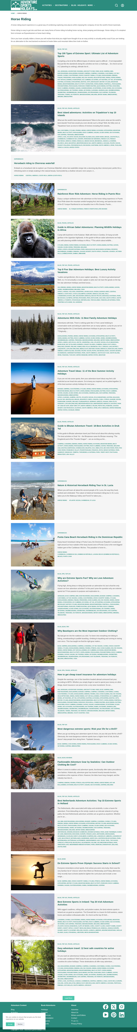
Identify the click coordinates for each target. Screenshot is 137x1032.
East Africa (112, 344)
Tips (63, 574)
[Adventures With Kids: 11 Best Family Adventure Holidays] (32, 334)
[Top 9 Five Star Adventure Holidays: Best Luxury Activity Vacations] (32, 283)
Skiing (81, 90)
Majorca (61, 143)
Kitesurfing (75, 82)
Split (99, 408)
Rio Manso (100, 350)
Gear (64, 626)
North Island (69, 350)
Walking (94, 94)
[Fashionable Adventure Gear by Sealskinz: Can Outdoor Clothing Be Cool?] (32, 771)
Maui (66, 143)
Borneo (80, 344)
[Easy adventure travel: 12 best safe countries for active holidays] (32, 965)
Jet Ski (110, 79)
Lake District (113, 346)
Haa (93, 448)
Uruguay (88, 985)
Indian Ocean (89, 141)
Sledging (94, 90)
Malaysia (72, 983)
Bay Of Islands (71, 344)
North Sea (94, 838)
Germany (93, 401)
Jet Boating (103, 79)
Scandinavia (62, 353)
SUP (100, 92)
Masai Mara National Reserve (107, 249)
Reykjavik (94, 298)
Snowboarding (114, 90)
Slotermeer (80, 840)
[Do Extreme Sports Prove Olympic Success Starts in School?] (32, 872)
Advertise (74, 1009)
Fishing (78, 130)
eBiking (114, 75)
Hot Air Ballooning (65, 79)
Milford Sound (94, 348)
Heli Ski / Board (87, 77)
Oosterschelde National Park (109, 838)
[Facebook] (105, 1006)
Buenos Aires (104, 291)
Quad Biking (101, 86)
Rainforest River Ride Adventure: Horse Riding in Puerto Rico (89, 194)
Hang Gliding (76, 77)
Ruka (107, 350)
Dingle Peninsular (93, 928)
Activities (47, 5)
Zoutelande (62, 846)
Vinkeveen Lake (63, 844)
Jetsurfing (118, 79)
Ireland (80, 930)
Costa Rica (43, 175)
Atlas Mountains (112, 342)
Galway (60, 930)
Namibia (70, 251)
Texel (108, 840)
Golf (98, 648)
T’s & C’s (74, 1021)
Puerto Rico (93, 209)
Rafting (109, 86)
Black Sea (61, 399)
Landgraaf (101, 836)
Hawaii (74, 141)
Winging (60, 96)
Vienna (77, 410)
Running (72, 88)
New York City (75, 405)
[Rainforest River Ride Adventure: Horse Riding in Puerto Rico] (32, 199)
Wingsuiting (68, 96)
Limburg (109, 836)
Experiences (18, 159)
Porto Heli (102, 405)
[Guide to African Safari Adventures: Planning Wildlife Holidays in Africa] (32, 238)
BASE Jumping (105, 71)
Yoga (83, 289)
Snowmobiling (71, 92)
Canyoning (109, 73)
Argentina (80, 291)
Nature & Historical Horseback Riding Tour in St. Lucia (85, 485)
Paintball (107, 84)
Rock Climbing (63, 88)
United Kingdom (81, 355)
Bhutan (64, 448)
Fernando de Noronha (92, 139)
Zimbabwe (82, 253)
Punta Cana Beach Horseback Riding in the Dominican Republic (90, 537)
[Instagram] (121, 1006)
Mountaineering (68, 84)
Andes (65, 342)
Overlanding (98, 84)
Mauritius (72, 143)
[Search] (116, 5)
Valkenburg (85, 842)
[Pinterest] (113, 1014)
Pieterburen (62, 840)
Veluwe (94, 842)
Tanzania (105, 251)
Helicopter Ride (99, 77)
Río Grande (103, 209)
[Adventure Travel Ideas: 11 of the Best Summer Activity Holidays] (32, 388)
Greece (68, 141)
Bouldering (73, 73)
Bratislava (70, 399)
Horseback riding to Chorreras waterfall (34, 163)
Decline (20, 1024)
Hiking (108, 77)
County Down (110, 926)
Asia (64, 137)
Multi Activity (80, 84)
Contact (74, 1018)
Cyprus (106, 399)
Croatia (96, 399)
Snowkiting (62, 92)
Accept (10, 1024)
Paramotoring (63, 86)
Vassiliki (71, 410)
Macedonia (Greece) (83, 296)
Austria (109, 397)
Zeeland (115, 844)
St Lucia (93, 500)
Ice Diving (95, 79)
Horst (75, 836)
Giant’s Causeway (69, 930)
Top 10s (64, 49)
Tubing (67, 94)
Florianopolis (84, 401)
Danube (112, 399)
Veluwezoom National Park (107, 842)
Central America (32, 175)
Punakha (95, 450)
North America (97, 143)
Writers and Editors (78, 1015)
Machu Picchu (96, 296)
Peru (88, 298)
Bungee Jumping (84, 73)
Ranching (116, 86)
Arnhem (69, 832)
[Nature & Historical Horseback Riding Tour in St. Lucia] (32, 491)
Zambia (75, 253)
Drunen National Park (96, 832)
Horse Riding (115, 77)
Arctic (79, 342)
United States (74, 147)
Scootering (97, 88)
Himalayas (99, 448)
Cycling (98, 75)
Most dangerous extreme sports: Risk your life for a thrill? (87, 729)
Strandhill (72, 932)
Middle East (84, 348)
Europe (80, 139)
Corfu (90, 399)
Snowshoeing (82, 92)
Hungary (61, 403)
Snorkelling (103, 90)
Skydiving (87, 90)
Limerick (98, 930)
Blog (73, 5)
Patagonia (82, 298)
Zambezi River (67, 253)
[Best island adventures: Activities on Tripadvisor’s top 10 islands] (32, 128)
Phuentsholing (85, 450)
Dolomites (82, 293)
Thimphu (76, 452)
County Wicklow (80, 928)
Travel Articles (74, 108)
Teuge (103, 840)
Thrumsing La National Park (89, 452)
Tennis (67, 711)
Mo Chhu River (109, 448)
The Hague (114, 840)
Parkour (81, 86)
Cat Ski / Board (71, 598)
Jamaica (106, 141)
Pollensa (66, 145)
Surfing (105, 92)
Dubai (105, 344)
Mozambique (62, 251)
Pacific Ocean (115, 143)
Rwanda (76, 251)
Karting (60, 82)
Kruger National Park (76, 249)
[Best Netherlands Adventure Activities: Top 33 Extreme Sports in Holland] (32, 821)
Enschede (76, 834)
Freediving (67, 77)
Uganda (112, 251)
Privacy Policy (76, 1024)
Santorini (94, 145)
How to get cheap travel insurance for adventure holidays (87, 674)
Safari (115, 245)
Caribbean (62, 139)
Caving (65, 75)
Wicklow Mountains (91, 932)
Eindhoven (68, 834)
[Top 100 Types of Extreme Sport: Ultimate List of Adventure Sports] (32, 73)
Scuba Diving (106, 88)
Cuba (101, 399)
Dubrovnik (62, 401)
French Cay (105, 139)
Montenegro (98, 403)
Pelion (94, 405)
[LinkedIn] (121, 1014)
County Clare (100, 926)
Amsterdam (62, 832)
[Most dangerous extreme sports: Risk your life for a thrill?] (32, 735)
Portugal (117, 983)
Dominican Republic (85, 554)
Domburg (83, 832)
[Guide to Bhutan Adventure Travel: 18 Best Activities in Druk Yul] (32, 438)
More (90, 5)
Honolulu (80, 141)
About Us (74, 1012)
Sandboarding (86, 88)
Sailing (78, 88)
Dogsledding (106, 75)
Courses (44, 1012)
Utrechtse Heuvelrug (72, 842)
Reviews (69, 757)
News (64, 859)
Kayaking (67, 82)
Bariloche (61, 344)
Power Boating (90, 86)
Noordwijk (85, 838)
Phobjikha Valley (72, 450)
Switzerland (85, 300)
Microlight (95, 82)
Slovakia (78, 408)
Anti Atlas (72, 342)
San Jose (102, 298)
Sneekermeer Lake (93, 840)
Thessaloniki (95, 300)
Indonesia (98, 141)
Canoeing (101, 73)
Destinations (61, 5)
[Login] (122, 5)
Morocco (104, 348)
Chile (105, 981)
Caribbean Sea (71, 139)
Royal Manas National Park (109, 450)
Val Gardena (77, 302)
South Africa (96, 251)
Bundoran (73, 926)
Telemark (112, 92)
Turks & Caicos (63, 147)
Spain (112, 145)
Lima (73, 296)
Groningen (62, 836)
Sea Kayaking (117, 88)
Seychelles (68, 985)
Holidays (81, 5)
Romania (109, 405)
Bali (93, 137)
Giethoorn (100, 834)
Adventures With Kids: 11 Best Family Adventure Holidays (87, 318)
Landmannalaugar (65, 296)
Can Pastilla (114, 137)
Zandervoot (106, 844)
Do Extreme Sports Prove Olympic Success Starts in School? (89, 863)
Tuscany (72, 355)
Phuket (60, 145)
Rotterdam (72, 840)
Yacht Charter (79, 713)
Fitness (93, 648)
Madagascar (90, 249)
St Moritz (67, 300)
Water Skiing (102, 94)
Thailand (118, 145)
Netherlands (76, 838)
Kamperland (91, 836)
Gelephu (88, 448)
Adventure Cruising (75, 71)
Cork (92, 926)
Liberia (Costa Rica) (55, 175)
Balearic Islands (85, 137)
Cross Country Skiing (87, 75)
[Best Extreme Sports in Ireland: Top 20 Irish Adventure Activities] (32, 915)
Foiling (60, 77)
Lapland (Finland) (72, 348)
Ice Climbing (86, 79)
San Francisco (68, 408)
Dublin (110, 928)
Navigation (89, 84)
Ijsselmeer (82, 836)
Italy (106, 293)
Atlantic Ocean (72, 137)
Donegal (104, 928)
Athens (96, 291)
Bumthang (71, 448)
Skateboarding (63, 90)
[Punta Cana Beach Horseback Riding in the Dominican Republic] (32, 544)
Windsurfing (112, 94)
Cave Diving (72, 744)
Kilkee (85, 930)
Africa (60, 137)
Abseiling (64, 71)
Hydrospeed (76, 79)
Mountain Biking (87, 287)
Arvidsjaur (88, 291)
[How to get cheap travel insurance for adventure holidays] (32, 691)
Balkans (116, 397)
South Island (115, 353)
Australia (70, 981)
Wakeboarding (85, 94)
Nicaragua (62, 298)
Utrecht (61, 842)
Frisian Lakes (91, 834)
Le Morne (112, 141)
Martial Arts (85, 82)
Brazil (107, 137)
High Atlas (86, 346)
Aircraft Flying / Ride (91, 71)
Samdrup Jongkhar (65, 452)
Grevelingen (109, 834)
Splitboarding (93, 92)
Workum (98, 844)
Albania (66, 397)
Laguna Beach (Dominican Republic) (106, 554)
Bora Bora (100, 137)
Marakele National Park (111, 296)
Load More (68, 998)
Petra (94, 350)
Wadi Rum (102, 355)
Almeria (73, 397)
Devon (118, 399)
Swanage (105, 408)
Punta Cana (67, 556)
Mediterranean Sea (84, 143)
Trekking (61, 94)
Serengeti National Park (76, 353)
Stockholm (76, 300)
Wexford (80, 932)
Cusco (75, 293)
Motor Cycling (105, 82)
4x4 (59, 71)
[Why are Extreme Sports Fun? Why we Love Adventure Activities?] (32, 594)
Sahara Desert (85, 251)
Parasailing (73, 86)
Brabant (76, 832)
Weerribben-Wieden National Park (82, 844)
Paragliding (116, 84)
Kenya (65, 249)
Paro (116, 448)
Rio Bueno (86, 145)
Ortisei (75, 298)
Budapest (83, 399)
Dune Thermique (111, 832)
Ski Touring (74, 90)
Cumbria (99, 344)
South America (104, 145)
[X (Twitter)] (113, 1006)
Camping (94, 73)
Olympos (69, 298)
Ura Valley (70, 454)
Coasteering (73, 75)
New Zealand (113, 348)
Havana (105, 401)
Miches (60, 556)
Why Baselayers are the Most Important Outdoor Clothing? (88, 631)
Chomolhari (80, 448)
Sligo (66, 932)
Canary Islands (89, 344)
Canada (78, 981)
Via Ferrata (75, 94)
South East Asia (103, 353)
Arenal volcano (69, 291)
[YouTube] (105, 1014)
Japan (66, 983)
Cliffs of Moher (83, 926)
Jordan (105, 346)
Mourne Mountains (109, 930)
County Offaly (68, 928)
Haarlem (69, 836)
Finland (73, 346)
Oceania (106, 143)
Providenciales (77, 145)
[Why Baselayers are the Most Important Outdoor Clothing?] (32, 643)
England (61, 346)
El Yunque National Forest (79, 209)
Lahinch (92, 930)
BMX (111, 71)
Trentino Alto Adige (65, 302)
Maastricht (66, 838)
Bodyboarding (63, 73)
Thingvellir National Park (110, 300)
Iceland (101, 293)
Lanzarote (62, 348)
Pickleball (90, 702)
